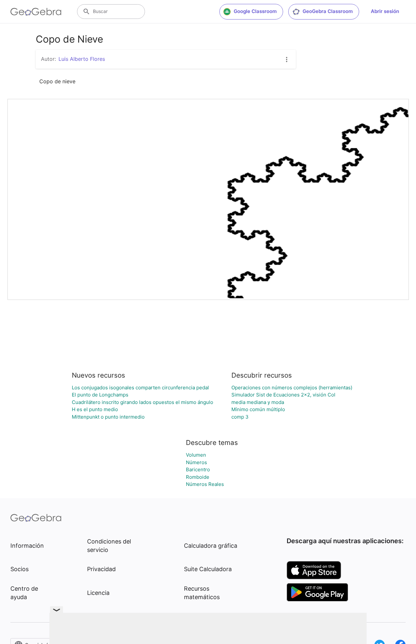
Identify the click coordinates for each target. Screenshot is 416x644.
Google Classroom (255, 11)
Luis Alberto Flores (81, 59)
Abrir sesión (385, 11)
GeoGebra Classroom (328, 11)
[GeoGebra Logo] (35, 12)
